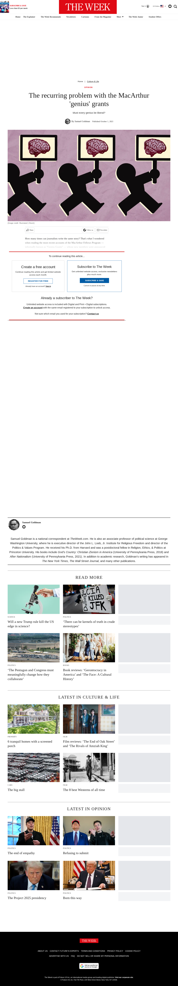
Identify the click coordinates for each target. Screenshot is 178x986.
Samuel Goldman (82, 121)
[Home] (17, 17)
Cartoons (85, 17)
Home (80, 81)
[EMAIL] (24, 527)
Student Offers (155, 17)
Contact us (93, 314)
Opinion (88, 87)
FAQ (73, 956)
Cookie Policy (132, 951)
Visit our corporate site (124, 977)
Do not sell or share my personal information (103, 956)
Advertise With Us (59, 956)
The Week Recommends (51, 17)
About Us (43, 951)
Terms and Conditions (93, 951)
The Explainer (29, 17)
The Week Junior (136, 17)
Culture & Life (93, 81)
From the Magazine (103, 17)
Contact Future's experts (64, 951)
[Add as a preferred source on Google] (89, 966)
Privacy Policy (115, 951)
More (119, 17)
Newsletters (71, 17)
